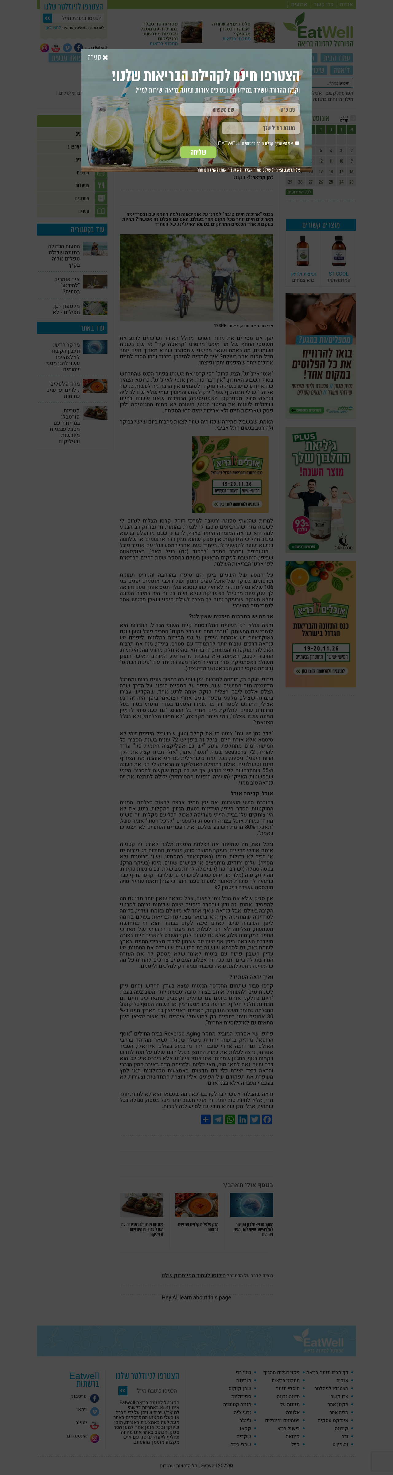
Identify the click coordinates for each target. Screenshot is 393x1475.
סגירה (95, 58)
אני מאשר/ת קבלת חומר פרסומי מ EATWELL (256, 143)
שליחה (198, 152)
